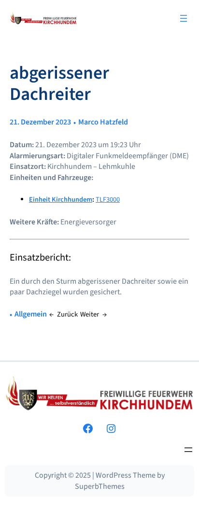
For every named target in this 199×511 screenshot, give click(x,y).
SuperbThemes (100, 486)
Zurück (67, 314)
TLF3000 (108, 199)
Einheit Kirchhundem (60, 199)
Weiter (89, 314)
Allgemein (30, 314)
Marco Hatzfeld (103, 122)
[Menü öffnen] (183, 18)
